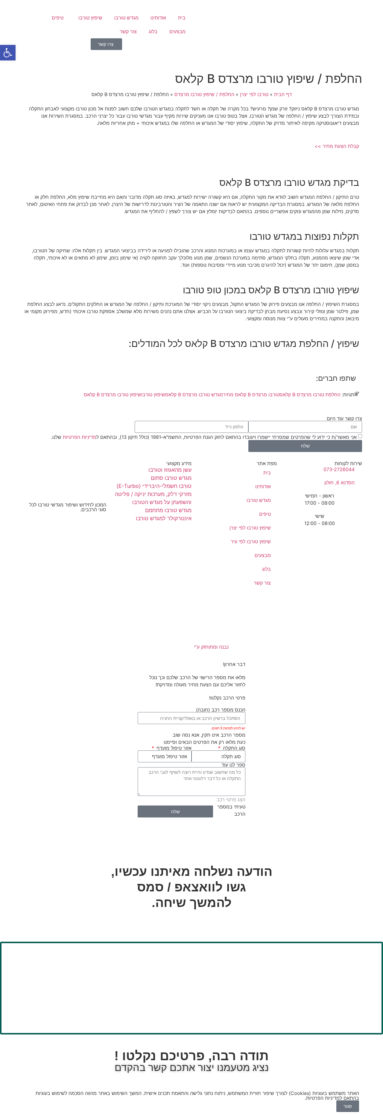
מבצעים (177, 31)
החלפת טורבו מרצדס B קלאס (310, 395)
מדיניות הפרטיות (79, 437)
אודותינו (158, 18)
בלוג (153, 31)
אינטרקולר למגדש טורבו (164, 518)
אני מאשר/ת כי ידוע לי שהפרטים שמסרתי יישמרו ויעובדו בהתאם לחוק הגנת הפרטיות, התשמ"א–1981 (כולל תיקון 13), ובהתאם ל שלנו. (204, 437)
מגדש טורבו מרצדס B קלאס (194, 395)
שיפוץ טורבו (90, 18)
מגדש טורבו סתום (171, 478)
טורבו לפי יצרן (254, 94)
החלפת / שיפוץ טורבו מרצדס (204, 94)
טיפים (57, 18)
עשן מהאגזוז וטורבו (170, 470)
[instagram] (63, 528)
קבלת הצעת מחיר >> (336, 146)
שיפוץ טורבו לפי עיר (251, 541)
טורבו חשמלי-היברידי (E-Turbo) (154, 486)
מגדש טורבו (126, 18)
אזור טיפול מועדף (173, 748)
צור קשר (128, 31)
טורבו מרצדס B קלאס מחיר (251, 395)
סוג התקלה (233, 748)
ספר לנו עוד (233, 764)
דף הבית (283, 94)
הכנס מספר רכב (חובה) (220, 709)
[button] (8, 52)
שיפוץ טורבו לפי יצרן (250, 528)
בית (182, 18)
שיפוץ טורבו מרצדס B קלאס (112, 395)
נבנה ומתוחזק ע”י (210, 647)
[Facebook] (63, 521)
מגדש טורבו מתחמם (168, 510)
